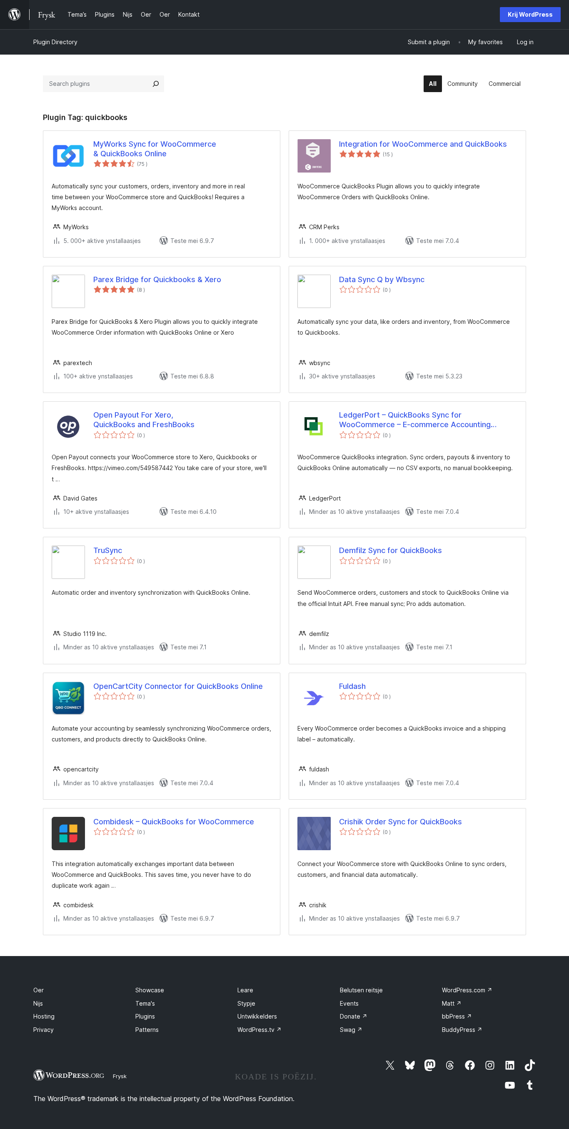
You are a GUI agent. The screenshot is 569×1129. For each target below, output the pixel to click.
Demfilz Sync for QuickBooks (390, 550)
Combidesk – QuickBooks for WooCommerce (173, 821)
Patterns (147, 1029)
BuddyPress (462, 1029)
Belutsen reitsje (361, 990)
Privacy (43, 1029)
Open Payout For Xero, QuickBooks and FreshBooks (144, 420)
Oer (38, 990)
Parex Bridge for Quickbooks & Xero (157, 279)
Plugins (145, 1016)
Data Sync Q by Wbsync (381, 279)
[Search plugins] (155, 83)
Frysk (120, 1076)
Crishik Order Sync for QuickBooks (400, 821)
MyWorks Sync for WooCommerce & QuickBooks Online (154, 149)
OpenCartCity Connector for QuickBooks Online (178, 686)
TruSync (107, 550)
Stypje (246, 1003)
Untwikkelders (257, 1016)
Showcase (149, 990)
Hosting (44, 1016)
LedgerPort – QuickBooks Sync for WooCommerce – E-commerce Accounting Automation (415, 420)
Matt (452, 1003)
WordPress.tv (259, 1029)
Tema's (145, 1003)
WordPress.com (467, 990)
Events (349, 1003)
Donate (353, 1016)
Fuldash (352, 686)
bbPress (457, 1016)
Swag (351, 1029)
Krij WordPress (530, 14)
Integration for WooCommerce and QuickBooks (423, 144)
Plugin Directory (55, 41)
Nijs (38, 1003)
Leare (245, 990)
